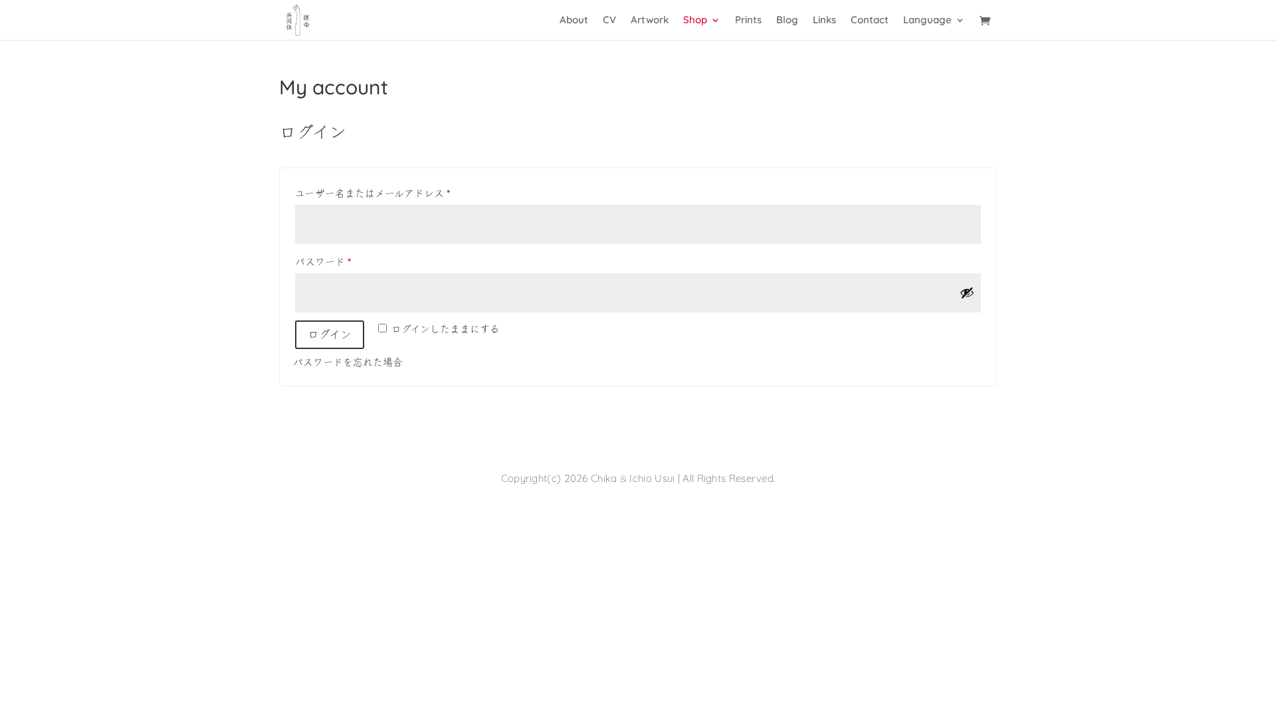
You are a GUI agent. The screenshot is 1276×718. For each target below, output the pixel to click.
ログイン (330, 334)
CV (609, 20)
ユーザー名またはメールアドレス (377, 196)
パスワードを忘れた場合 (348, 363)
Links (824, 20)
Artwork (650, 20)
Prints (748, 20)
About (574, 20)
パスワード (327, 264)
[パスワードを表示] (967, 292)
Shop (695, 20)
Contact (870, 20)
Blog (787, 20)
